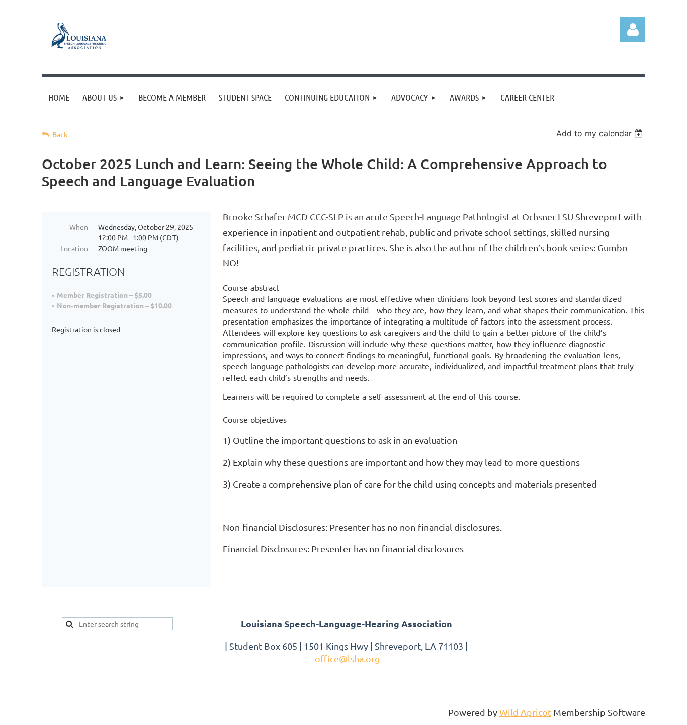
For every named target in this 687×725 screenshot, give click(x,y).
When (78, 226)
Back (60, 134)
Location (74, 248)
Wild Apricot (525, 712)
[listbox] (600, 133)
